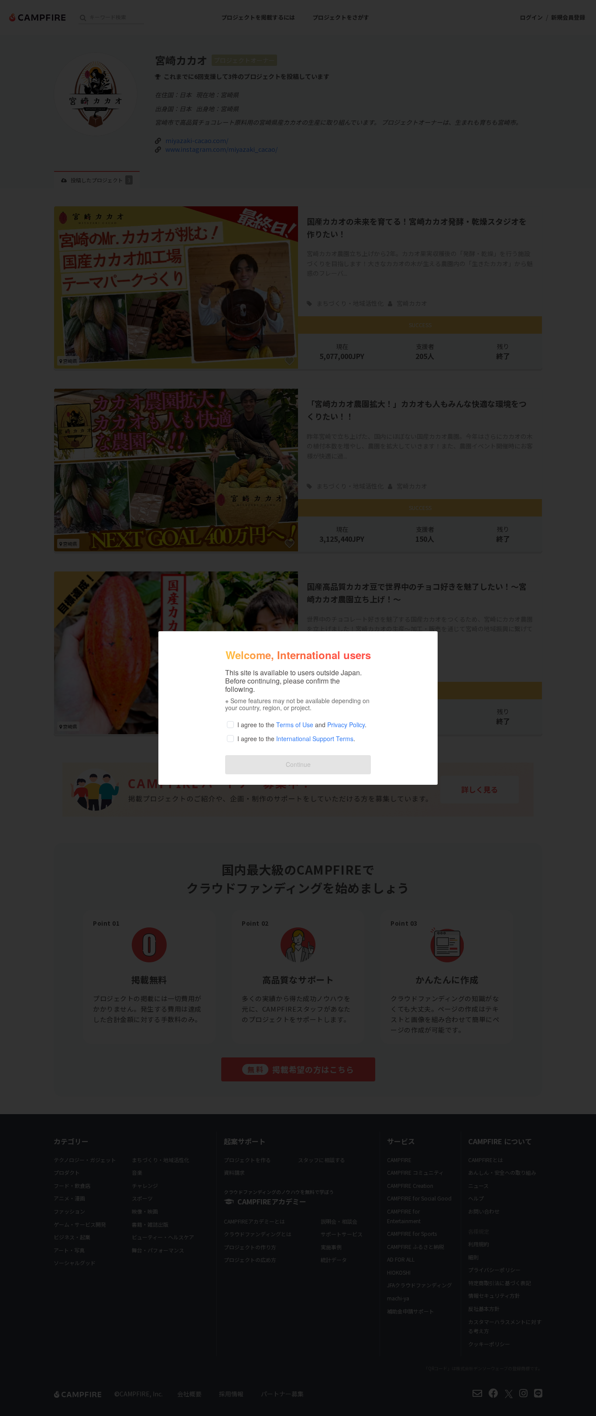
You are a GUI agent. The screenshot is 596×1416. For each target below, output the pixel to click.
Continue (298, 764)
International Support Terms (314, 738)
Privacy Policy (346, 724)
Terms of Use (294, 724)
